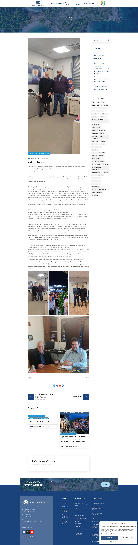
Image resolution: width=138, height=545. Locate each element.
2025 (98, 102)
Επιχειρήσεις (78, 512)
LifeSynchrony (100, 111)
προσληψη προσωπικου (97, 175)
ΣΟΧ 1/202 (94, 144)
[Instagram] (28, 532)
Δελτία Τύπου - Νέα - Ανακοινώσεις (39, 153)
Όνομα (53, 482)
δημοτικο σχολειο (96, 164)
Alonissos (99, 105)
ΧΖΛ (101, 147)
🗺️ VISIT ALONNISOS (97, 541)
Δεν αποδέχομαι (127, 537)
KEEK (93, 111)
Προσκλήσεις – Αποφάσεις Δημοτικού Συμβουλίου (101, 88)
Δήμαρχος (65, 503)
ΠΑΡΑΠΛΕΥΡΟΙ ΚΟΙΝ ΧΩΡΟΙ (98, 133)
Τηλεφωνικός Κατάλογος (78, 533)
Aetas (93, 105)
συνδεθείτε (49, 464)
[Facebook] (24, 532)
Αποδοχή (109, 537)
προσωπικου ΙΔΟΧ (96, 178)
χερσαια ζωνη (95, 195)
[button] (135, 523)
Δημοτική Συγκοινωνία (81, 518)
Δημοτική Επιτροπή (99, 63)
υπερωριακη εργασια (97, 192)
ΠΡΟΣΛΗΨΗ (102, 141)
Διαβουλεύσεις (98, 66)
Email (80, 482)
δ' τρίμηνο (101, 155)
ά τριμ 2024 (95, 150)
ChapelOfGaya (102, 108)
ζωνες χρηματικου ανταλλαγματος (96, 168)
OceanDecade (95, 113)
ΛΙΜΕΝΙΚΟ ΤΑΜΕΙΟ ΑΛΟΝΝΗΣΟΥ (98, 130)
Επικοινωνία (78, 530)
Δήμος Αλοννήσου (35, 158)
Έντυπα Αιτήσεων (79, 515)
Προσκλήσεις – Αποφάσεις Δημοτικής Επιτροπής (101, 80)
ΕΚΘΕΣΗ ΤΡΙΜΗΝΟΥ (96, 124)
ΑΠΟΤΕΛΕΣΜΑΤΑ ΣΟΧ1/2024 (39, 421)
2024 (30, 377)
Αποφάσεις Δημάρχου (100, 53)
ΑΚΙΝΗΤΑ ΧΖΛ (95, 116)
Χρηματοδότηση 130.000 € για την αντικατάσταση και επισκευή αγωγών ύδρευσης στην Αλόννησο (73, 439)
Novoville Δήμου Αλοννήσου (79, 522)
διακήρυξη (105, 164)
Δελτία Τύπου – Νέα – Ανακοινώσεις (99, 57)
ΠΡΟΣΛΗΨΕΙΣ (95, 141)
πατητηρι (106, 172)
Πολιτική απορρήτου (122, 541)
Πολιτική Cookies (113, 541)
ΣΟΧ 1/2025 (94, 147)
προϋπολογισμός (96, 186)
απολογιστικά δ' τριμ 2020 (98, 152)
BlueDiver (94, 108)
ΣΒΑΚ (76, 508)
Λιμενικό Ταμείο (98, 68)
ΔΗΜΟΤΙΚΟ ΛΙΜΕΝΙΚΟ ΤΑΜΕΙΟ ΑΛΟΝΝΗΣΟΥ (98, 120)
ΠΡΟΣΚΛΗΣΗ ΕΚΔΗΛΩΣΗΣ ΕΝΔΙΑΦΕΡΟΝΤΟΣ (97, 137)
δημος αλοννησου (96, 158)
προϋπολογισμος (96, 183)
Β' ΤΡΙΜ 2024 (103, 116)
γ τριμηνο (94, 155)
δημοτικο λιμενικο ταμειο (98, 161)
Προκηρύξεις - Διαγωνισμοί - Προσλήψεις (38, 418)
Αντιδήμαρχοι (66, 507)
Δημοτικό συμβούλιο (65, 510)
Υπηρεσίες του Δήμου (79, 504)
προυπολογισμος (96, 181)
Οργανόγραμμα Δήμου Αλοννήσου (66, 522)
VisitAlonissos (104, 113)
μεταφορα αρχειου (96, 172)
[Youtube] (32, 532)
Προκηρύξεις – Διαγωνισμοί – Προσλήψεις (101, 73)
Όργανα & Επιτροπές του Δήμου (65, 516)
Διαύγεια (77, 526)
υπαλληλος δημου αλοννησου (99, 189)
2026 (103, 102)
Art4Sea (106, 105)
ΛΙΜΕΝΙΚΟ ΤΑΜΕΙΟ (96, 127)
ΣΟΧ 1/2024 (102, 144)
